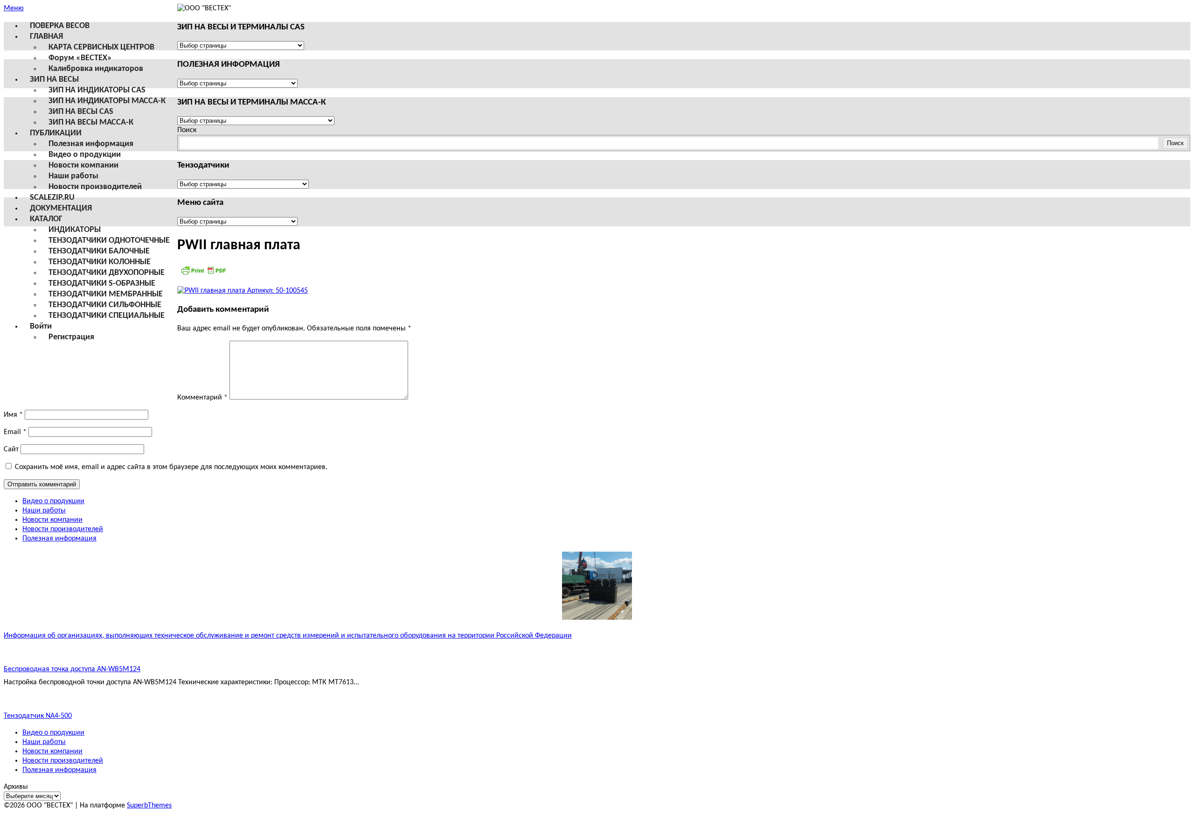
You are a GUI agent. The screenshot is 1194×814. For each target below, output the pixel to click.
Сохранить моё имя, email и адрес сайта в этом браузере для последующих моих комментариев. (171, 467)
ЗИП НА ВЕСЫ (54, 79)
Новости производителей (95, 186)
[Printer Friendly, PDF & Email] (203, 274)
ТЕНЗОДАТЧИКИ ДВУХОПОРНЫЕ (107, 272)
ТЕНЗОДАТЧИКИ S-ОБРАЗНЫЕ (102, 283)
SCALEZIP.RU (52, 197)
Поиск (186, 130)
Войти (41, 326)
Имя (13, 415)
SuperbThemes (149, 805)
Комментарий (202, 397)
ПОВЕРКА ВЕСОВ (60, 25)
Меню (14, 8)
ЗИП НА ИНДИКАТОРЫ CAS (97, 90)
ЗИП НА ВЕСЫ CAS (81, 111)
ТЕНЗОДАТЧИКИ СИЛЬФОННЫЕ (105, 305)
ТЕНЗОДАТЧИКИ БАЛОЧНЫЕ (99, 251)
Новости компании (83, 165)
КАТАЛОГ (46, 219)
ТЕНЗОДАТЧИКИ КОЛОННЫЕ (100, 262)
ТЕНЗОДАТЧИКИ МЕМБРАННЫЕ (106, 294)
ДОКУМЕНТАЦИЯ (61, 208)
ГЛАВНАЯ (46, 36)
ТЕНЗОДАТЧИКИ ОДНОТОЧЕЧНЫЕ (109, 240)
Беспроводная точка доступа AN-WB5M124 (72, 669)
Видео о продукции (85, 154)
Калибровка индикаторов (96, 68)
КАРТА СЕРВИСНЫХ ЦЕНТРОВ (101, 47)
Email (15, 432)
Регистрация (71, 337)
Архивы (16, 787)
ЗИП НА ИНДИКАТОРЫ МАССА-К (107, 101)
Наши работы (73, 176)
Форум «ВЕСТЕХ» (80, 58)
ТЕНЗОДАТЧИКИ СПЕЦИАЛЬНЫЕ (107, 315)
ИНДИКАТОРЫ (75, 229)
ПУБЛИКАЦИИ (56, 133)
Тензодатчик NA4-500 (38, 716)
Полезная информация (91, 144)
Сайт (11, 449)
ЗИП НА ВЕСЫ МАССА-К (91, 122)
